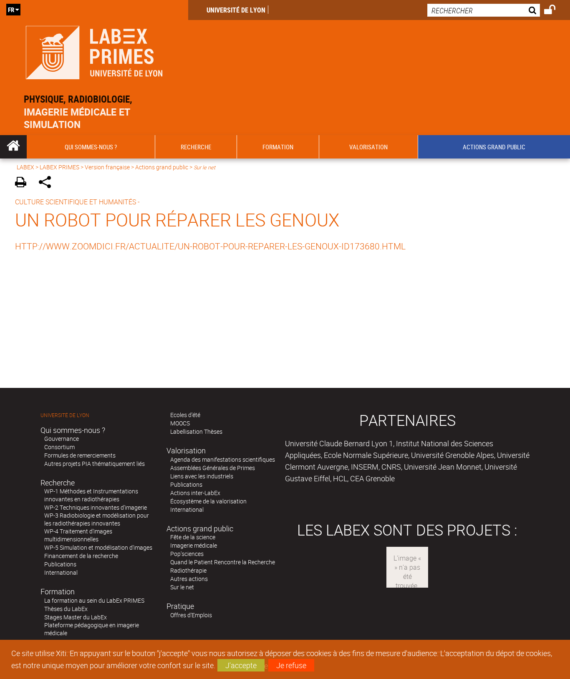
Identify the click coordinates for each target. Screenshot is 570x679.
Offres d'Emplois (191, 615)
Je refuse (291, 665)
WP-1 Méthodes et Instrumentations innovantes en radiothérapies (91, 495)
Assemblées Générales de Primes (212, 468)
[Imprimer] (23, 183)
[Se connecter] (555, 11)
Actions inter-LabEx (195, 493)
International (61, 572)
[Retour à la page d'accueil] (94, 50)
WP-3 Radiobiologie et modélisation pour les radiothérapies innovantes (96, 519)
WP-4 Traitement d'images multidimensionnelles (78, 535)
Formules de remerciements (80, 455)
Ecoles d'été (185, 415)
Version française (107, 167)
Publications (60, 564)
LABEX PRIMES (59, 167)
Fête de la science (192, 537)
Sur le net (182, 587)
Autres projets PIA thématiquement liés (94, 464)
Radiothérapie (188, 570)
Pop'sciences (187, 554)
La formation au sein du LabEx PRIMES (94, 600)
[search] (483, 10)
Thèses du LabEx (66, 609)
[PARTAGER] (48, 183)
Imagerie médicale (193, 545)
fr (11, 9)
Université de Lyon (236, 10)
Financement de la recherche (81, 556)
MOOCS (180, 423)
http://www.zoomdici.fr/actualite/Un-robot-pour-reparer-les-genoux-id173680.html (210, 246)
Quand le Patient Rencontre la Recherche (222, 562)
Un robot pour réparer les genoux (177, 219)
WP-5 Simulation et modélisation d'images (98, 547)
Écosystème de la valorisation (208, 501)
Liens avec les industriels (201, 476)
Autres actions (189, 579)
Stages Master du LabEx (75, 617)
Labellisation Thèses (196, 431)
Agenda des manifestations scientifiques (222, 459)
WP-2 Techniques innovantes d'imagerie (95, 507)
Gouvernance (61, 439)
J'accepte (241, 665)
